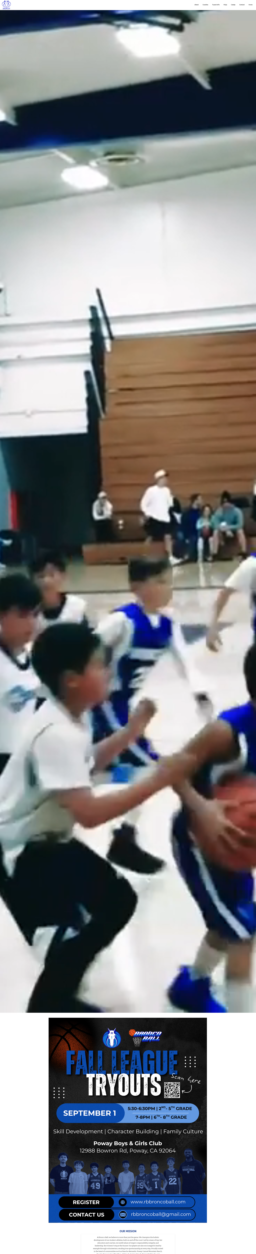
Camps (233, 5)
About (196, 5)
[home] (13, 5)
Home (250, 5)
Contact (242, 5)
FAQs (225, 5)
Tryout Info (216, 5)
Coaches (205, 5)
